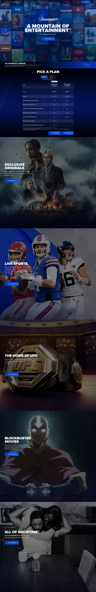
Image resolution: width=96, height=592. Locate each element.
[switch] (48, 77)
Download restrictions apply (64, 129)
